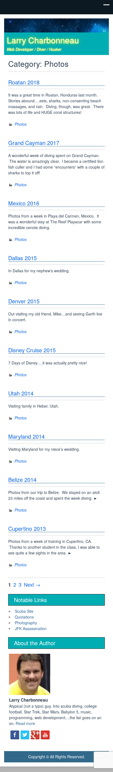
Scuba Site (24, 611)
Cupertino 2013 (27, 528)
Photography (26, 622)
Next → (32, 584)
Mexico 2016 (23, 203)
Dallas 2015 (22, 258)
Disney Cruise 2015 (32, 350)
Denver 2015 (23, 301)
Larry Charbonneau (43, 40)
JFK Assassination (31, 628)
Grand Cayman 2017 (33, 143)
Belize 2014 (22, 479)
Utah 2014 (20, 393)
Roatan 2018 (23, 82)
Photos (21, 124)
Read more (25, 723)
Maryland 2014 (26, 436)
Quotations (24, 617)
